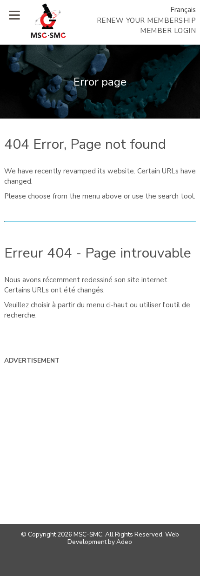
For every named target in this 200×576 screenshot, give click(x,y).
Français (183, 9)
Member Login (168, 30)
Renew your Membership (146, 20)
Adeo (124, 541)
